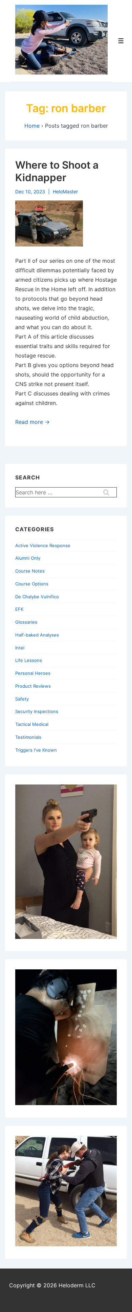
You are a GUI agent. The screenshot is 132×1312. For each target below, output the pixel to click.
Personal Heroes (32, 673)
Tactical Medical (31, 724)
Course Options (31, 583)
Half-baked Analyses (37, 635)
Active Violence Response (42, 545)
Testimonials (28, 737)
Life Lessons (28, 660)
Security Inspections (36, 711)
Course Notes (30, 571)
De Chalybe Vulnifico (37, 596)
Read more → (32, 421)
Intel (19, 647)
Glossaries (26, 622)
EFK (19, 609)
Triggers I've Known (36, 750)
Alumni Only (27, 558)
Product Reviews (33, 686)
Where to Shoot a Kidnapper (56, 171)
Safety (22, 699)
